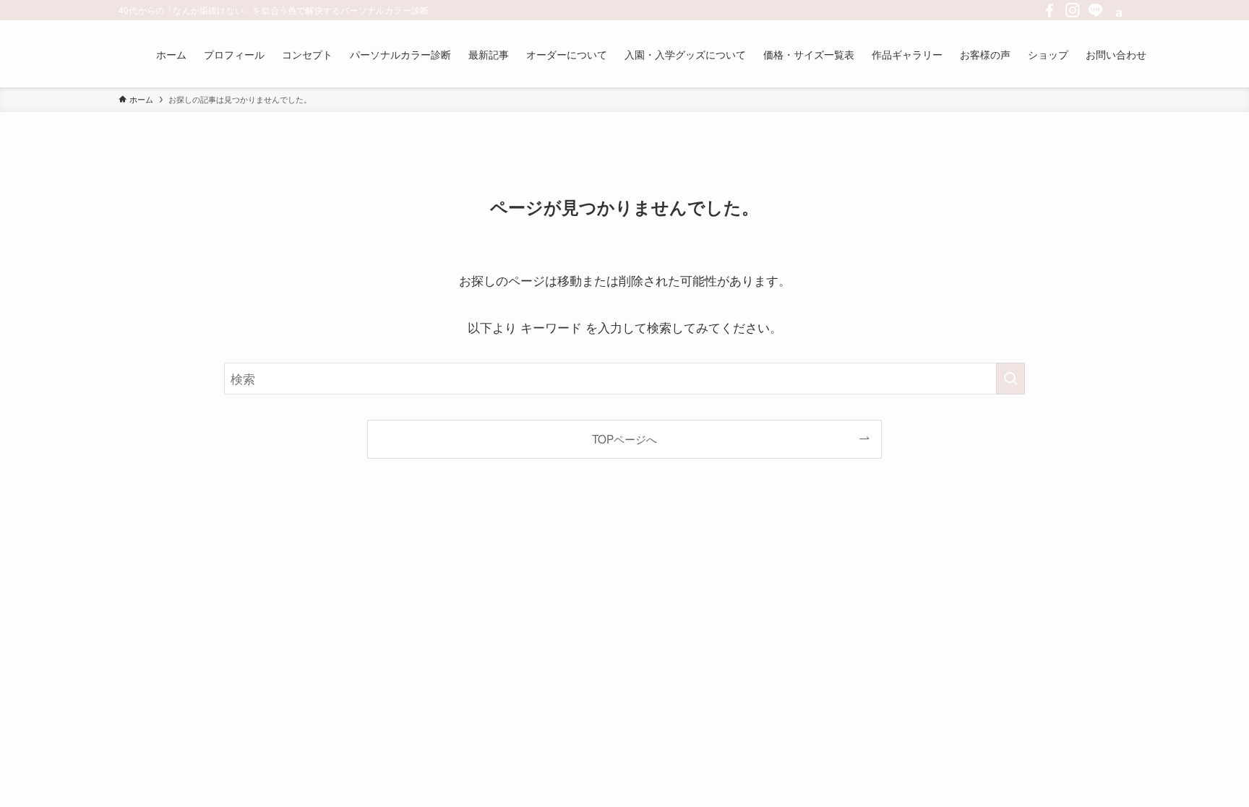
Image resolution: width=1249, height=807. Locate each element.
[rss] (1118, 10)
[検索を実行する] (1010, 378)
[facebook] (1049, 10)
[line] (1095, 10)
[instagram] (1072, 10)
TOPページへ (624, 438)
